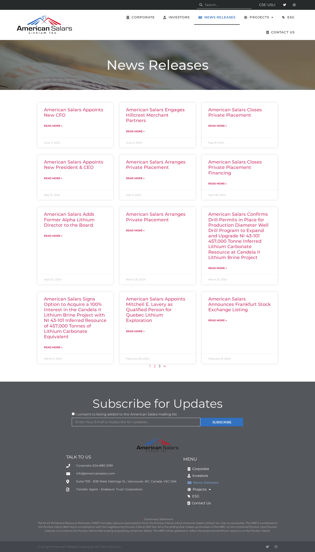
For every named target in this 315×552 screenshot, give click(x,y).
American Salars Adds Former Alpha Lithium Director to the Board (69, 219)
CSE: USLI (267, 5)
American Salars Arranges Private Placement (156, 164)
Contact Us (282, 32)
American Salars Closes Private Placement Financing (235, 167)
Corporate (142, 17)
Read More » (53, 125)
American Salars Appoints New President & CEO (73, 164)
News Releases (219, 17)
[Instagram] (294, 5)
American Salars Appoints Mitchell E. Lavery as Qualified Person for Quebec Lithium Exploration (155, 309)
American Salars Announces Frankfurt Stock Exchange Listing (239, 304)
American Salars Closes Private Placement (235, 112)
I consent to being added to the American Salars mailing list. (126, 414)
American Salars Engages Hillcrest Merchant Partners (155, 115)
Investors (178, 17)
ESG (290, 17)
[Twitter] (284, 5)
